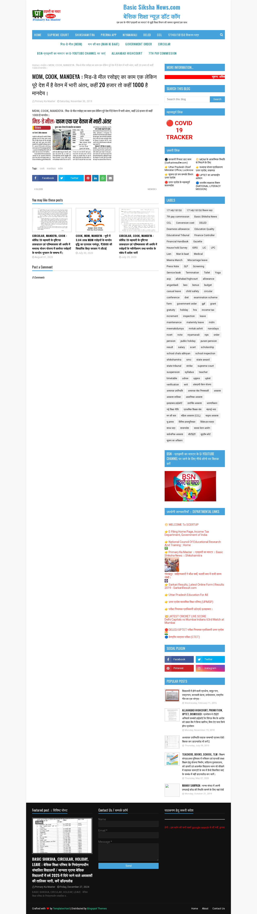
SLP (186, 266)
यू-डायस (170, 421)
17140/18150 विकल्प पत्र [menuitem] (183, 34)
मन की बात (171, 415)
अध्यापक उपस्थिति (175, 390)
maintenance (174, 322)
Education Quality (204, 229)
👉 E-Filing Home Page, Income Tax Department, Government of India (187, 533)
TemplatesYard (61, 908)
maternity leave (195, 322)
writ (186, 384)
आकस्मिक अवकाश (194, 397)
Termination (192, 272)
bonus (195, 285)
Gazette (197, 241)
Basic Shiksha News (205, 216)
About (205, 908)
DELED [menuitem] (147, 34)
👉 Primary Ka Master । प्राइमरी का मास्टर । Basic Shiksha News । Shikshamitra (194, 553)
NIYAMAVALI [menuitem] (130, 34)
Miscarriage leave (197, 260)
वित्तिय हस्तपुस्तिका (187, 421)
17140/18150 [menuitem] (45, 44)
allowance (208, 278)
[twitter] (210, 659)
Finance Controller (204, 235)
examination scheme (205, 297)
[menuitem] (71, 44)
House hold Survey (177, 247)
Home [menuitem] (37, 34)
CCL (169, 222)
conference (173, 297)
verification (173, 384)
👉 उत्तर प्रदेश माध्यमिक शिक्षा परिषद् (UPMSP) (189, 601)
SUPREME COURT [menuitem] (58, 34)
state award (203, 359)
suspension (173, 372)
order (216, 334)
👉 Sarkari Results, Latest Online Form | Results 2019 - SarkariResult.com (194, 586)
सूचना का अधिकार (175, 440)
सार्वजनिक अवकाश (175, 434)
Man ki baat (182, 254)
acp (169, 278)
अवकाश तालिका (174, 397)
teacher (203, 372)
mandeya (51, 168)
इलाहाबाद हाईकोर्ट (174, 403)
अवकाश (217, 390)
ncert (169, 334)
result (170, 347)
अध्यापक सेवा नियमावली (198, 390)
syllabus (189, 372)
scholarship (207, 347)
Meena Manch (175, 260)
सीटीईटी (192, 434)
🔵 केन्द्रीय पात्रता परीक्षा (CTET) (182, 637)
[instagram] (210, 668)
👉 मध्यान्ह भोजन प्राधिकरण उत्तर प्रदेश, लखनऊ (209, 169)
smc (188, 359)
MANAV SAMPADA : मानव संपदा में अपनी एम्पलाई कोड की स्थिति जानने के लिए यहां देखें (203, 787)
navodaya (213, 328)
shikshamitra (174, 359)
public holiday (188, 341)
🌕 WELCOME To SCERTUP (182, 524)
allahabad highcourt (187, 278)
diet (187, 297)
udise (185, 378)
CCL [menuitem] (159, 34)
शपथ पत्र (171, 428)
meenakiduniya (175, 328)
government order (187, 303)
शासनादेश (184, 428)
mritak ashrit (196, 328)
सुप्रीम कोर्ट (206, 434)
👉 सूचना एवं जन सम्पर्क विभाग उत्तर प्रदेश (179, 176)
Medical (198, 254)
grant (213, 303)
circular (208, 291)
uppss (196, 378)
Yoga (218, 272)
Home (35, 65)
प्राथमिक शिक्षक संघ (192, 409)
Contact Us (218, 908)
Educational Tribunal (178, 235)
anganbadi (172, 285)
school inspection (205, 353)
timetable (172, 378)
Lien (169, 254)
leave (203, 316)
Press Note (173, 266)
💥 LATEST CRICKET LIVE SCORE (185, 616)
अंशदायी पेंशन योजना (202, 384)
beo (185, 285)
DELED (203, 222)
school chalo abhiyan (178, 353)
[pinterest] (179, 668)
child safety (192, 291)
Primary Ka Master (45, 101)
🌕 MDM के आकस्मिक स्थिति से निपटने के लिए (210, 161)
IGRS (195, 247)
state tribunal (174, 366)
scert (193, 347)
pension (171, 341)
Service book (174, 272)
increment (172, 316)
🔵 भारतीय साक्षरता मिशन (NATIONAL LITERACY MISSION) (208, 186)
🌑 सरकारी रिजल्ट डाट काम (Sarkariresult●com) (178, 161)
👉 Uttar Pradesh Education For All (186, 594)
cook (42, 168)
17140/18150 (174, 210)
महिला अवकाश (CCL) (191, 415)
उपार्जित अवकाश (194, 403)
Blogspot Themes (97, 908)
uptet (208, 378)
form (169, 303)
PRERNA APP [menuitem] (109, 34)
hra (195, 310)
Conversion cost (185, 222)
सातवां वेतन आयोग (202, 428)
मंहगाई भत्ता (211, 409)
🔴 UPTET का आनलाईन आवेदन (208, 177)
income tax (208, 310)
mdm (44, 65)
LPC (213, 247)
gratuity (171, 310)
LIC (204, 247)
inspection (189, 316)
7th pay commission (178, 216)
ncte (180, 334)
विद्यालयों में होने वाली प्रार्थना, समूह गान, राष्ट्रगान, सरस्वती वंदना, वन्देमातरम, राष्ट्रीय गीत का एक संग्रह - (202, 695)
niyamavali (194, 334)
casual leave (174, 291)
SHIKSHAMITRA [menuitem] (85, 34)
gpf (203, 303)
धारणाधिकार (212, 403)
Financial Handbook (177, 241)
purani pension (209, 341)
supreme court (206, 366)
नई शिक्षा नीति (173, 409)
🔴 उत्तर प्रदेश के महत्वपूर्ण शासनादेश (177, 184)
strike (189, 366)
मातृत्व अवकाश (212, 415)
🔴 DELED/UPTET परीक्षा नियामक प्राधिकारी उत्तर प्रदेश (194, 629)
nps (207, 334)
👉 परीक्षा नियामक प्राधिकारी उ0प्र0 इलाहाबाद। (189, 609)
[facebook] (179, 659)
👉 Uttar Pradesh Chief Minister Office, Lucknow (179, 169)
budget (208, 285)
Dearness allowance (178, 229)
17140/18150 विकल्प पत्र (199, 210)
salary (181, 347)
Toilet (207, 272)
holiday (184, 310)
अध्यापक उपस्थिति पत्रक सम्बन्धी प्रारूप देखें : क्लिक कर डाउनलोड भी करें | (203, 739)
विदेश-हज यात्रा (207, 421)
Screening (198, 266)
